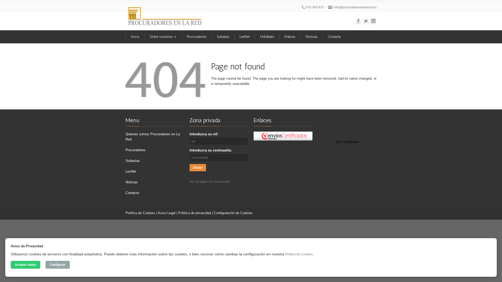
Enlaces (289, 37)
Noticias (311, 37)
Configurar (58, 265)
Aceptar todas (25, 265)
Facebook (358, 21)
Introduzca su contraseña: (211, 150)
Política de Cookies (299, 254)
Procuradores (196, 37)
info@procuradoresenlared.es (355, 7)
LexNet (244, 37)
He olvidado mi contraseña (210, 182)
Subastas (223, 37)
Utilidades (267, 37)
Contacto (334, 37)
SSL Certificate (347, 142)
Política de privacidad (194, 213)
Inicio (135, 37)
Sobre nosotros (163, 37)
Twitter (366, 21)
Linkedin (373, 21)
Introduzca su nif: (204, 134)
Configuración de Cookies (233, 213)
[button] (347, 130)
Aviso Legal (166, 213)
